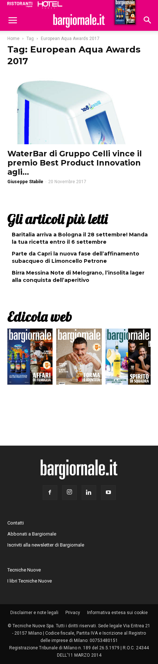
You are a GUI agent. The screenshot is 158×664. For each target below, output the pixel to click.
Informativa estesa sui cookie (117, 612)
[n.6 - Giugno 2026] (78, 358)
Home (13, 38)
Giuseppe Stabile (25, 181)
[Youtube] (108, 492)
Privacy (72, 612)
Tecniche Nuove (24, 570)
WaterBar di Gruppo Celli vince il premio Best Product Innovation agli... (74, 163)
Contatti (15, 523)
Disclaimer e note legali (34, 612)
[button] (147, 21)
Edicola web (39, 316)
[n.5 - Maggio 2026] (128, 358)
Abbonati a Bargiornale (31, 534)
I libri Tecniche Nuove (29, 581)
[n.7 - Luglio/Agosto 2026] (30, 358)
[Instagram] (69, 492)
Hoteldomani (49, 5)
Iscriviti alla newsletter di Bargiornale (45, 545)
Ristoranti (19, 4)
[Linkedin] (89, 492)
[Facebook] (50, 492)
